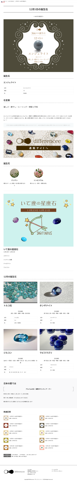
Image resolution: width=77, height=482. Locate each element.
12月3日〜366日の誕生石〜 (16, 423)
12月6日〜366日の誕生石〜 (16, 431)
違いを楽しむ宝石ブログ (32, 454)
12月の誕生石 (22, 454)
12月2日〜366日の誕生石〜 (52, 416)
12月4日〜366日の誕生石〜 (52, 423)
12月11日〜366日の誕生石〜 (52, 446)
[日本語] (4, 2)
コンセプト (55, 469)
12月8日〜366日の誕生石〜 (16, 438)
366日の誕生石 (15, 454)
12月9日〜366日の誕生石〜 (52, 438)
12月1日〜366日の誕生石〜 (16, 416)
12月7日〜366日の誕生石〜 (52, 431)
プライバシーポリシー (57, 471)
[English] (2, 2)
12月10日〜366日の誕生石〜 (16, 446)
